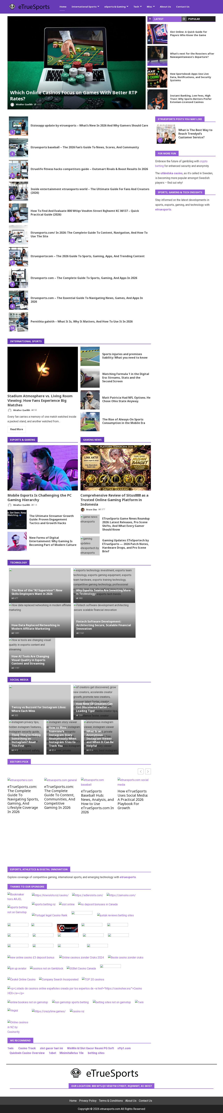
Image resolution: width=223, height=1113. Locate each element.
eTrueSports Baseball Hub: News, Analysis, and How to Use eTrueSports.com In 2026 (97, 801)
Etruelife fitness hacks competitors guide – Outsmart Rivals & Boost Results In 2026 (18, 169)
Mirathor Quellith (24, 104)
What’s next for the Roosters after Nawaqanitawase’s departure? (157, 56)
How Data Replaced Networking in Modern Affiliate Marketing (35, 627)
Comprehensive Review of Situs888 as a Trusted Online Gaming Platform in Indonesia (115, 467)
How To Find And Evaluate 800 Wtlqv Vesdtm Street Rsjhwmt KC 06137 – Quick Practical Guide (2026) (18, 213)
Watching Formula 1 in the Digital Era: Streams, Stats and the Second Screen (90, 378)
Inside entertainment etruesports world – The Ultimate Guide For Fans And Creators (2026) (18, 191)
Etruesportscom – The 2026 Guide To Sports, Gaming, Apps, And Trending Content (18, 256)
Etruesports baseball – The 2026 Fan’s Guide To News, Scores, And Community (18, 147)
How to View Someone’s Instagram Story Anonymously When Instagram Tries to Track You (62, 737)
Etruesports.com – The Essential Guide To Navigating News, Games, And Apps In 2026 (18, 300)
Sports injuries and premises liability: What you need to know (90, 356)
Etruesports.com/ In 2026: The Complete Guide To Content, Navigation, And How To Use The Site (18, 234)
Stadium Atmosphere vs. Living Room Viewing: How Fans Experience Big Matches (42, 369)
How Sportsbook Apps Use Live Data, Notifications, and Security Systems (157, 78)
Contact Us (182, 6)
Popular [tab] (194, 19)
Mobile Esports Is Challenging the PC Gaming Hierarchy (42, 467)
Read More (16, 429)
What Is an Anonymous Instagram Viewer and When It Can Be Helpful (100, 738)
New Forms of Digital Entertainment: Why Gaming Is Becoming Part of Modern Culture (17, 541)
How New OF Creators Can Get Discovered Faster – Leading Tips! (94, 707)
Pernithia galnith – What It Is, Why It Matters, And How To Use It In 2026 (18, 322)
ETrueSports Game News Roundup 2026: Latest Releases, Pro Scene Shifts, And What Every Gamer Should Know (90, 524)
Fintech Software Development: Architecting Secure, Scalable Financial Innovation (103, 625)
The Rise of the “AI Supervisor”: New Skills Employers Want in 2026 (36, 592)
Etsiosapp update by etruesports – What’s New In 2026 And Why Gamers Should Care (18, 126)
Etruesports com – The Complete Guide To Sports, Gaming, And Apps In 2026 (18, 278)
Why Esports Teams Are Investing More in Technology (103, 592)
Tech (136, 6)
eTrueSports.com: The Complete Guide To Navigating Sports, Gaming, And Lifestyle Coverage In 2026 (23, 799)
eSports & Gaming (115, 6)
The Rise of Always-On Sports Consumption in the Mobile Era (90, 421)
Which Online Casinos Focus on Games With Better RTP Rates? (76, 62)
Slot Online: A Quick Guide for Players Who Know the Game (157, 34)
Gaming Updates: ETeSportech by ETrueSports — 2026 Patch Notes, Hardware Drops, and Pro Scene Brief (90, 545)
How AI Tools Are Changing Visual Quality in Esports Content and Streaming (30, 660)
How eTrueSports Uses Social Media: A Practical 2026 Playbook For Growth (133, 799)
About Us (165, 6)
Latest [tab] (159, 19)
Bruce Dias (91, 509)
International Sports (84, 6)
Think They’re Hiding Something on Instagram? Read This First (26, 740)
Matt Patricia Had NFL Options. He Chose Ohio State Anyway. (90, 399)
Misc (149, 6)
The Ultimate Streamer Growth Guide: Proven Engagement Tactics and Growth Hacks (17, 519)
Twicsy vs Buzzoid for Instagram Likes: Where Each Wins (38, 709)
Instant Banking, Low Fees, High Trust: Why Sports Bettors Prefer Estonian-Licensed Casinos (157, 99)
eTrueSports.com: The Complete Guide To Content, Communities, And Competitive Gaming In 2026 (59, 796)
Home (63, 6)
